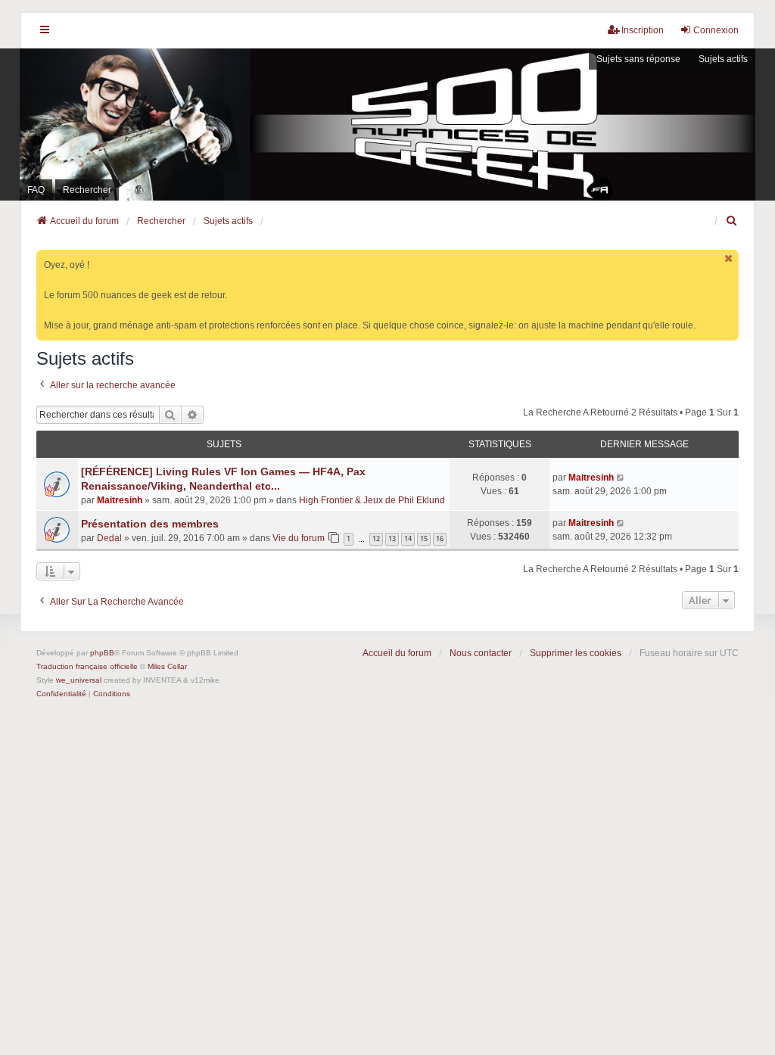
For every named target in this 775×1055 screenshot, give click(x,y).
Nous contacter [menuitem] (481, 653)
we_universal (78, 680)
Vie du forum (298, 538)
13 (392, 538)
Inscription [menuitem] (642, 30)
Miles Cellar (167, 666)
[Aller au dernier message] (621, 477)
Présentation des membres (150, 524)
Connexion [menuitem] (716, 30)
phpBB (102, 653)
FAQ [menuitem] (36, 190)
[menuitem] (732, 221)
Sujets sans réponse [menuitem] (638, 59)
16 (440, 538)
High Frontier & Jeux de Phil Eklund (372, 500)
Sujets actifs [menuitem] (723, 59)
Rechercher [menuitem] (87, 190)
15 (424, 538)
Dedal (109, 538)
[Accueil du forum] (387, 124)
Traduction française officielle (87, 666)
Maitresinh (119, 500)
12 (376, 538)
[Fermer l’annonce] (729, 258)
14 (408, 538)
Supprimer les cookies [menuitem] (575, 653)
